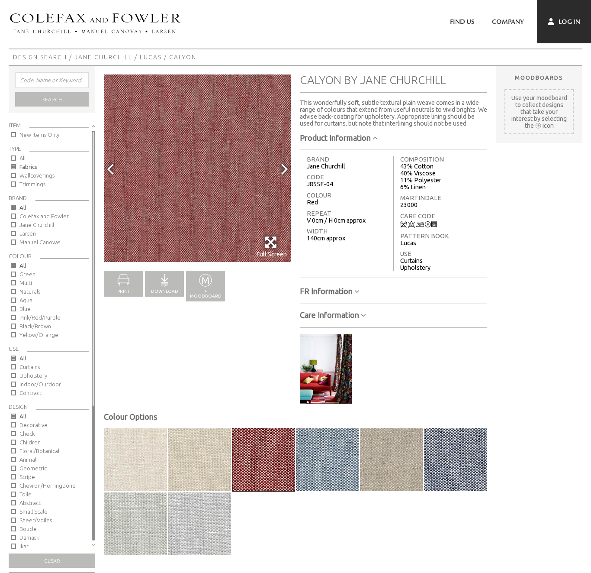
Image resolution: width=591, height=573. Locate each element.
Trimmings (32, 184)
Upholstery (33, 375)
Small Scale (33, 511)
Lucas (151, 57)
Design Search (40, 57)
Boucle (28, 529)
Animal (27, 459)
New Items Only (39, 135)
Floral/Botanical (39, 451)
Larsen (27, 233)
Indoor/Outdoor (40, 384)
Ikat (24, 546)
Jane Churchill (103, 57)
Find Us (462, 22)
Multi (25, 283)
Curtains (29, 367)
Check (27, 434)
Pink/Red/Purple (40, 317)
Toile (25, 494)
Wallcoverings (37, 175)
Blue (25, 309)
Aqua (25, 300)
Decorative (33, 425)
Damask (29, 537)
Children (30, 442)
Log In (568, 22)
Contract (30, 393)
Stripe (27, 477)
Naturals (29, 291)
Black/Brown (35, 326)
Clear (52, 560)
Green (27, 274)
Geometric (33, 468)
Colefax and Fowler (44, 216)
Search (52, 99)
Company (508, 22)
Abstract (30, 503)
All (22, 158)
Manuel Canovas (39, 242)
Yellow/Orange (38, 335)
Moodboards (539, 77)
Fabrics (28, 167)
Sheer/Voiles (35, 520)
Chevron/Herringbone (47, 485)
